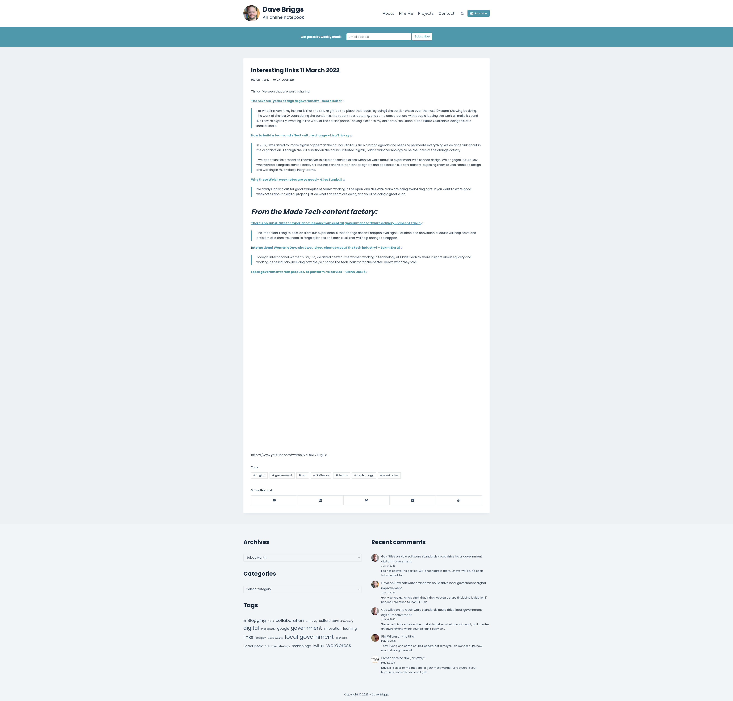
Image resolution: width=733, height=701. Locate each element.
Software (321, 475)
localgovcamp (275, 637)
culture (325, 620)
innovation (332, 628)
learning (350, 628)
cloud (271, 621)
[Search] (462, 13)
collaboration (290, 620)
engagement (268, 628)
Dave (385, 583)
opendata (341, 637)
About (388, 13)
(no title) (409, 636)
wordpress (338, 645)
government (282, 475)
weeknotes (389, 475)
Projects (426, 13)
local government (309, 637)
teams (342, 475)
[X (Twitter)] (413, 500)
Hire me (406, 13)
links (248, 637)
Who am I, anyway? (410, 658)
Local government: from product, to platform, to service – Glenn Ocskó (308, 272)
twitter (319, 645)
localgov (260, 638)
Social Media (253, 646)
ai (244, 621)
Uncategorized (283, 79)
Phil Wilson (389, 636)
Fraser (386, 658)
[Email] (274, 500)
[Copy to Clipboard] (459, 500)
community (311, 621)
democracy (346, 621)
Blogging (257, 620)
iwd (303, 475)
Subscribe (480, 13)
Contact (446, 13)
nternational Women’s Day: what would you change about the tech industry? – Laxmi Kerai (326, 247)
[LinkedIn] (320, 500)
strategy (284, 646)
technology (364, 475)
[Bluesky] (367, 500)
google (283, 628)
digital (259, 475)
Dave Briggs (283, 9)
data (335, 621)
